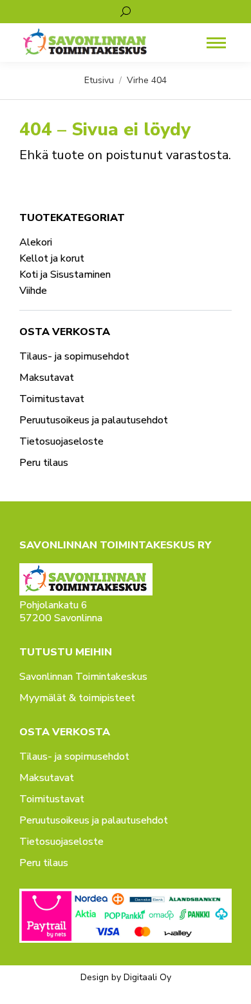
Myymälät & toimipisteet (77, 697)
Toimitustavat (51, 398)
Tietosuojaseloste (61, 441)
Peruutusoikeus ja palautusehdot (93, 420)
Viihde (33, 290)
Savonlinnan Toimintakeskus (83, 676)
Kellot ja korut (51, 258)
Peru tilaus (43, 462)
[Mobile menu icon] (216, 43)
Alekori (35, 242)
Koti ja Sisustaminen (65, 274)
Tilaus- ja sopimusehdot (74, 356)
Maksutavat (46, 377)
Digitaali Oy (147, 977)
